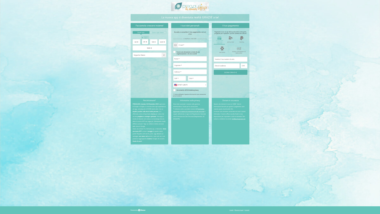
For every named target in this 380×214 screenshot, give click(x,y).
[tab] (141, 32)
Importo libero (164, 55)
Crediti (231, 210)
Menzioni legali (239, 210)
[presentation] (141, 32)
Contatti (247, 210)
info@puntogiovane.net (238, 119)
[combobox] (190, 84)
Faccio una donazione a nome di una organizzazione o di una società (188, 53)
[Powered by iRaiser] (138, 210)
